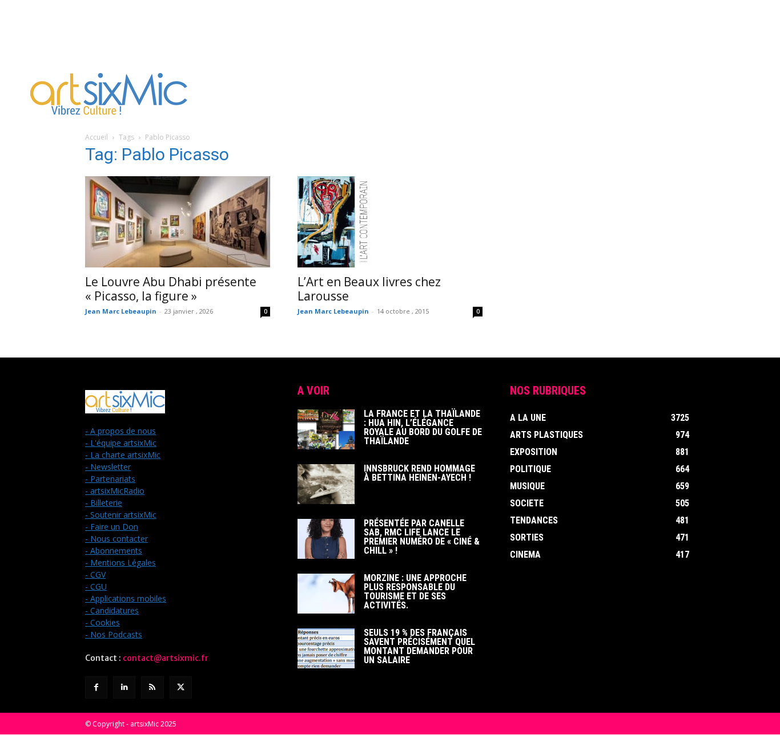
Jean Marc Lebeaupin (120, 311)
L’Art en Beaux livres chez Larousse (369, 289)
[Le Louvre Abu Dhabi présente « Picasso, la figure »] (177, 221)
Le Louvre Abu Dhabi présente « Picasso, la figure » (170, 289)
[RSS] (152, 687)
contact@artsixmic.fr (165, 658)
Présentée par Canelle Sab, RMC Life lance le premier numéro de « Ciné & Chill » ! (422, 537)
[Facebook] (96, 687)
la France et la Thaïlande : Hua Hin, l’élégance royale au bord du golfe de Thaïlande (423, 427)
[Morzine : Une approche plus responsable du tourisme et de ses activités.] (326, 594)
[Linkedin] (124, 687)
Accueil (96, 137)
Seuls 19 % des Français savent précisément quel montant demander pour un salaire (419, 646)
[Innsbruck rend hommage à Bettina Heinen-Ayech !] (326, 484)
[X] (181, 687)
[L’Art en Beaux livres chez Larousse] (390, 221)
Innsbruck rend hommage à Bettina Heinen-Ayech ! (419, 473)
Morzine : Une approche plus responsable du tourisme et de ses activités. (415, 591)
